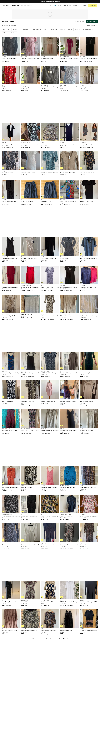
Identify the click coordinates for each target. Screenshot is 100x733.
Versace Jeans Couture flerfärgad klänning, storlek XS (69, 201)
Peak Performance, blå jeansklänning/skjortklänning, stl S (69, 516)
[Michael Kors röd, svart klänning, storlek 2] (11, 418)
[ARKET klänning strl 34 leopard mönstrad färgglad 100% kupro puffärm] (89, 504)
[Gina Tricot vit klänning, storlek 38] (30, 532)
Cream (83, 85)
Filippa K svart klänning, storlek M (30, 373)
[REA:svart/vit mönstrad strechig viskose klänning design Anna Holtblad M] (30, 132)
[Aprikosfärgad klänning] (50, 46)
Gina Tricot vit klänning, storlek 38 (30, 544)
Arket (83, 514)
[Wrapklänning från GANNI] (30, 389)
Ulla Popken (28, 285)
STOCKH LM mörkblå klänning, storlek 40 (48, 373)
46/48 (22, 628)
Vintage (44, 485)
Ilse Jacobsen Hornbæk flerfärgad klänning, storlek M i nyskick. (30, 430)
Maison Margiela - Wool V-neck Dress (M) (68, 487)
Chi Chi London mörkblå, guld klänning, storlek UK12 (48, 602)
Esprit (65, 85)
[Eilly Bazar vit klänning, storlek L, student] (89, 304)
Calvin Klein (45, 85)
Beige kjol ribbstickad (26, 314)
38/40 (42, 428)
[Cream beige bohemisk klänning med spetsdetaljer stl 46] (89, 75)
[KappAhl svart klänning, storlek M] (89, 46)
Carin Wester (66, 56)
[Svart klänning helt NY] (69, 618)
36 (80, 371)
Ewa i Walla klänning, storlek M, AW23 (10, 630)
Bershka (83, 285)
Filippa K (25, 371)
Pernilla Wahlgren (8, 514)
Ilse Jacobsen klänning (7, 172)
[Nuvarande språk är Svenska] (55, 5)
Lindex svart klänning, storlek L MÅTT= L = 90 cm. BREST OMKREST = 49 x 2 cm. (68, 287)
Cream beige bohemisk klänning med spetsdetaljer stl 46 (88, 87)
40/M (3, 399)
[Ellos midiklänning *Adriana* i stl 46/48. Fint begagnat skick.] (30, 618)
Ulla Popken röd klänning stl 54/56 (30, 287)
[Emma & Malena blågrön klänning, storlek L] (50, 160)
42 (41, 142)
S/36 (22, 56)
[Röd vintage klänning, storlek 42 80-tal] (11, 275)
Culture (84, 628)
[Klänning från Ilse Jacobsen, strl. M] (69, 532)
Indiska (66, 171)
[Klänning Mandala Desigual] (30, 160)
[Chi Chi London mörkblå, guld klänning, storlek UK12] (50, 590)
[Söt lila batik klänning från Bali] (69, 389)
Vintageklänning (25, 602)
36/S (22, 399)
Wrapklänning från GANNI (27, 401)
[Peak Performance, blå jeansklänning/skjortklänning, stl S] (69, 504)
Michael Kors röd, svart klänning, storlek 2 (10, 430)
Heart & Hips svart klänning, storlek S (89, 201)
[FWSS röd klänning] (11, 75)
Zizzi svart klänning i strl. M (87, 172)
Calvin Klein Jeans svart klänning (49, 87)
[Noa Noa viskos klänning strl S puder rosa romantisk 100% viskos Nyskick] (50, 389)
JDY (44, 142)
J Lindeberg (45, 256)
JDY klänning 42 (45, 144)
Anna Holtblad (26, 142)
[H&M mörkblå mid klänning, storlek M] (69, 132)
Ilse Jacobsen (8, 171)
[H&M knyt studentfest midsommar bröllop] (30, 46)
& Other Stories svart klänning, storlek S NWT (10, 258)
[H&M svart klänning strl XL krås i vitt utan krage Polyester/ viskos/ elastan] (11, 132)
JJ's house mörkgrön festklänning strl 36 (88, 373)
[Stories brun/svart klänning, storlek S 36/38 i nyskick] (89, 475)
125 (59, 639)
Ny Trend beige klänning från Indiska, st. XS (67, 173)
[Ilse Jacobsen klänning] (11, 160)
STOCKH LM (46, 371)
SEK (59, 5)
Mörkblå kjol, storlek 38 (27, 201)
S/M (3, 485)
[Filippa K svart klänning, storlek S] (89, 590)
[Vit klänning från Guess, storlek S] (30, 246)
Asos (44, 56)
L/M (22, 600)
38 (21, 199)
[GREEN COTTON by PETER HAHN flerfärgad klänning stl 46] (50, 275)
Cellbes (7, 314)
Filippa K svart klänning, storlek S (88, 602)
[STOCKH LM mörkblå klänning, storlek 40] (50, 361)
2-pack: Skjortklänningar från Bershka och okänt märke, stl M (88, 287)
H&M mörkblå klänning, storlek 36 (69, 430)
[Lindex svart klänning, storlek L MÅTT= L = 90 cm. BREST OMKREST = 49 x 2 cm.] (69, 275)
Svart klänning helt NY (66, 630)
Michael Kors (7, 428)
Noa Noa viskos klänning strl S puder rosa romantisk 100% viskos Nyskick (49, 401)
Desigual (27, 171)
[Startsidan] (15, 5)
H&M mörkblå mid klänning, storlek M (69, 144)
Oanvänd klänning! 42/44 (8, 316)
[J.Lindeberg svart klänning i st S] (50, 246)
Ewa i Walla (6, 628)
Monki (25, 85)
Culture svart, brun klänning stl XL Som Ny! (88, 630)
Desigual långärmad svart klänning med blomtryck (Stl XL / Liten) (49, 545)
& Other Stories (7, 256)
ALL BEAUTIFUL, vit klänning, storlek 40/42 (87, 430)
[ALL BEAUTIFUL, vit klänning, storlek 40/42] (89, 418)
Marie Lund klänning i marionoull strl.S (68, 373)
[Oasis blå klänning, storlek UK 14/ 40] (11, 361)
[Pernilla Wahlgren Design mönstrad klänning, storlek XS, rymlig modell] (11, 504)
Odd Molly (84, 142)
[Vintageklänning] (30, 590)
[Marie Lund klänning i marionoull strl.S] (69, 361)
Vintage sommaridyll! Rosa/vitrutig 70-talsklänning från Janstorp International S (50, 487)
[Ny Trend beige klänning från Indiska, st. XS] (69, 160)
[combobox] (34, 5)
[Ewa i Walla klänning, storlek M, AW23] (11, 618)
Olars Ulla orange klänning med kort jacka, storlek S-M (11, 487)
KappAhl (84, 56)
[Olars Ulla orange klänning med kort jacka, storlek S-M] (11, 475)
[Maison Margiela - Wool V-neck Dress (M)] (69, 475)
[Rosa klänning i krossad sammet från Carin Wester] (69, 46)
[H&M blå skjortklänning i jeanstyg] (89, 246)
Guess (22, 256)
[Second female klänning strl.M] (30, 504)
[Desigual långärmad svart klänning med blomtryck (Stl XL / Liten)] (50, 532)
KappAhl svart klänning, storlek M (88, 58)
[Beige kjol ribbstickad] (30, 304)
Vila (41, 514)
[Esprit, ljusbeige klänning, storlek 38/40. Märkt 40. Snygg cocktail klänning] (50, 418)
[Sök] (46, 5)
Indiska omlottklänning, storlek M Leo (49, 316)
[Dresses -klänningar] (69, 246)
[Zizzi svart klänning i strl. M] (89, 160)
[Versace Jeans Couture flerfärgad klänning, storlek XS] (69, 189)
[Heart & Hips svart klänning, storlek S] (89, 189)
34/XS (61, 171)
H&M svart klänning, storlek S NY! (10, 58)
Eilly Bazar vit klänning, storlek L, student (88, 316)
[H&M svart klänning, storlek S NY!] (11, 46)
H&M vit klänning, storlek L (87, 401)
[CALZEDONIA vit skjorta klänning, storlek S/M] (69, 590)
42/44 (3, 314)
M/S (61, 600)
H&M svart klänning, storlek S (9, 201)
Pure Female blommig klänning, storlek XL (88, 545)
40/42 (81, 428)
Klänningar (7, 25)
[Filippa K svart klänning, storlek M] (30, 361)
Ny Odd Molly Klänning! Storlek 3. (88, 144)
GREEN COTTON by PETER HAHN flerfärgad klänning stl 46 (49, 287)
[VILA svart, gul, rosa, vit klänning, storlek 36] (50, 504)
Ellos (26, 628)
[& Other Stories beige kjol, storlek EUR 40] (69, 304)
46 (80, 85)
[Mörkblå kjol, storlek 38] (30, 189)
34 (80, 514)
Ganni (26, 399)
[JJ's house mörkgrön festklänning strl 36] (89, 361)
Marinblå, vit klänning (7, 401)
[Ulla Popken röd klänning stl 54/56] (30, 275)
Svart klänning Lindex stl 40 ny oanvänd (10, 602)
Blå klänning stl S (6, 544)
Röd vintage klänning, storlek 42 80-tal (10, 287)
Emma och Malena (46, 171)
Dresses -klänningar (65, 258)
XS (61, 56)
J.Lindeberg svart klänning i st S (49, 258)
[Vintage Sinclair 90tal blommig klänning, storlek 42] (50, 618)
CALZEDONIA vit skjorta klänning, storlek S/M (68, 602)
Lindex (63, 285)
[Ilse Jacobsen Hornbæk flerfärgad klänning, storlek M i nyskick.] (30, 418)
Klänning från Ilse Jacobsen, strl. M (69, 544)
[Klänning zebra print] (30, 475)
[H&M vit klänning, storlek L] (89, 389)
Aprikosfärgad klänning (47, 58)
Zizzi (83, 171)
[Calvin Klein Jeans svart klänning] (50, 75)
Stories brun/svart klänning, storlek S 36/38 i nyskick (89, 487)
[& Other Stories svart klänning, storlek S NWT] (11, 246)
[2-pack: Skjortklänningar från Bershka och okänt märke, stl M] (89, 275)
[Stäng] (98, 1)
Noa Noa (45, 399)
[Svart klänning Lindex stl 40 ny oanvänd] (11, 590)
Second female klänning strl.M (29, 516)
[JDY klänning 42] (50, 132)
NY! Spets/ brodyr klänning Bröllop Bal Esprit (69, 87)
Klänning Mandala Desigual (28, 172)
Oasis (5, 371)
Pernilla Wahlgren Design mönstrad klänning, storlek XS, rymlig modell (11, 516)
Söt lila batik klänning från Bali (68, 401)
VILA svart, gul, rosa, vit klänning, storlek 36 (49, 516)
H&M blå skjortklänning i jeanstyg (88, 258)
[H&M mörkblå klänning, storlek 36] (69, 418)
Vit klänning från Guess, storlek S (29, 258)
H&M (5, 56)
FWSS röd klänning (6, 87)
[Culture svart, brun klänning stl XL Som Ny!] (89, 618)
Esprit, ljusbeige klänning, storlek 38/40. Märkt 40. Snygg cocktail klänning (49, 430)
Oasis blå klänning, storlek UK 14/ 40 (10, 373)
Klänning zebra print (26, 487)
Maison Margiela (66, 485)
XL (2, 142)
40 (61, 314)
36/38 (81, 485)
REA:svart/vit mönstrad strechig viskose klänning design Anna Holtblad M (29, 144)
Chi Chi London (45, 600)
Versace (65, 199)
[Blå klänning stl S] (11, 532)
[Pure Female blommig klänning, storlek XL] (89, 532)
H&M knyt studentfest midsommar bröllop (30, 58)
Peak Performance (66, 514)
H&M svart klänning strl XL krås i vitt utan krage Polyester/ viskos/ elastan (10, 144)
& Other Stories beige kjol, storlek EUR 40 (69, 316)
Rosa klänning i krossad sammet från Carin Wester (68, 58)
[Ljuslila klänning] (30, 75)
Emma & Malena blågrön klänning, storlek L (49, 173)
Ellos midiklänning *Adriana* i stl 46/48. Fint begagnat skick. (29, 630)
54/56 (22, 285)
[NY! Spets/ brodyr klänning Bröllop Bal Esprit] (69, 75)
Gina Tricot (25, 485)
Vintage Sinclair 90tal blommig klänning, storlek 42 (48, 630)
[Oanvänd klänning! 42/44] (11, 304)
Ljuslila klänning (25, 87)
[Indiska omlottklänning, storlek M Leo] (50, 304)
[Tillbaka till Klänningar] (2, 25)
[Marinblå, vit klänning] (11, 389)
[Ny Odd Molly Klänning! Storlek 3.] (89, 132)
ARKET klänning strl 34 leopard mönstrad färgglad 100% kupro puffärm (88, 516)
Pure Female (85, 543)
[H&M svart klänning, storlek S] (11, 189)
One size (62, 399)
